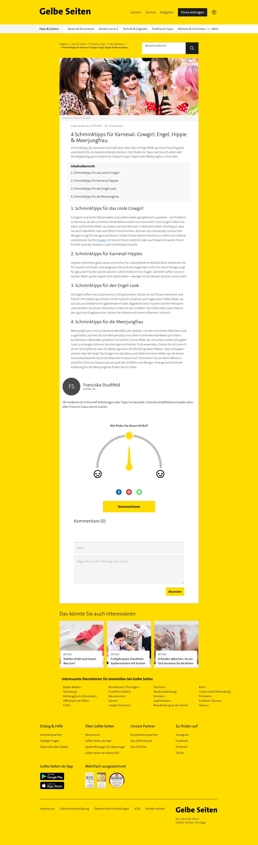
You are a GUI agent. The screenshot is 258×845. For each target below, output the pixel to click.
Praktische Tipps (98, 44)
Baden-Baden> (72, 687)
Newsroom (92, 735)
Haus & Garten (79, 44)
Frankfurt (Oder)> (119, 692)
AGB (137, 809)
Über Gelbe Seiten (99, 726)
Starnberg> (70, 692)
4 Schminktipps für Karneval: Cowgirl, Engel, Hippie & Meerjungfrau (94, 47)
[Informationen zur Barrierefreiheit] (214, 12)
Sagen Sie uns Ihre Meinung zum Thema (102, 561)
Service (150, 12)
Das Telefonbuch (141, 741)
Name (81, 548)
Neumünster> (117, 696)
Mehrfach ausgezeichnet (105, 766)
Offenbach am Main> (76, 701)
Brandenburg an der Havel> (171, 705)
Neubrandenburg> (166, 692)
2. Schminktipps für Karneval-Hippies (95, 181)
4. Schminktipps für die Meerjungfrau (95, 196)
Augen (102, 240)
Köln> (202, 687)
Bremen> (159, 696)
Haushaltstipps (116, 44)
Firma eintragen (192, 12)
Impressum (47, 809)
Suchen (135, 12)
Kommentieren (129, 506)
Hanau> (204, 705)
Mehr (213, 30)
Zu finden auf (187, 726)
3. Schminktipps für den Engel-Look (93, 189)
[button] (135, 12)
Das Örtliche (138, 747)
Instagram (182, 735)
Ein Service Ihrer (191, 820)
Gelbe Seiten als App (98, 741)
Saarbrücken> (162, 701)
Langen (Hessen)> (119, 705)
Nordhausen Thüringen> (124, 687)
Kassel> (113, 701)
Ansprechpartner (51, 735)
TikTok (180, 753)
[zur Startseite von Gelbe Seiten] (197, 809)
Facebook (182, 741)
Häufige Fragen (49, 741)
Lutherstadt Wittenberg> (215, 692)
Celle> (67, 705)
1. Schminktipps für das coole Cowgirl (95, 173)
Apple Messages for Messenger (105, 747)
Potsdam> (205, 696)
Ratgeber (166, 12)
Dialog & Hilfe (51, 726)
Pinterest (182, 747)
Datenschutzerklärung (74, 809)
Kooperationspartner (144, 735)
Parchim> (160, 687)
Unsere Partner (143, 726)
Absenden (175, 592)
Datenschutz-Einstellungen (111, 809)
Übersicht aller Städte (54, 747)
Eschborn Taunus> (210, 701)
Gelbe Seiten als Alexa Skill (102, 753)
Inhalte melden (155, 809)
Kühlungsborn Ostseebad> (80, 696)
